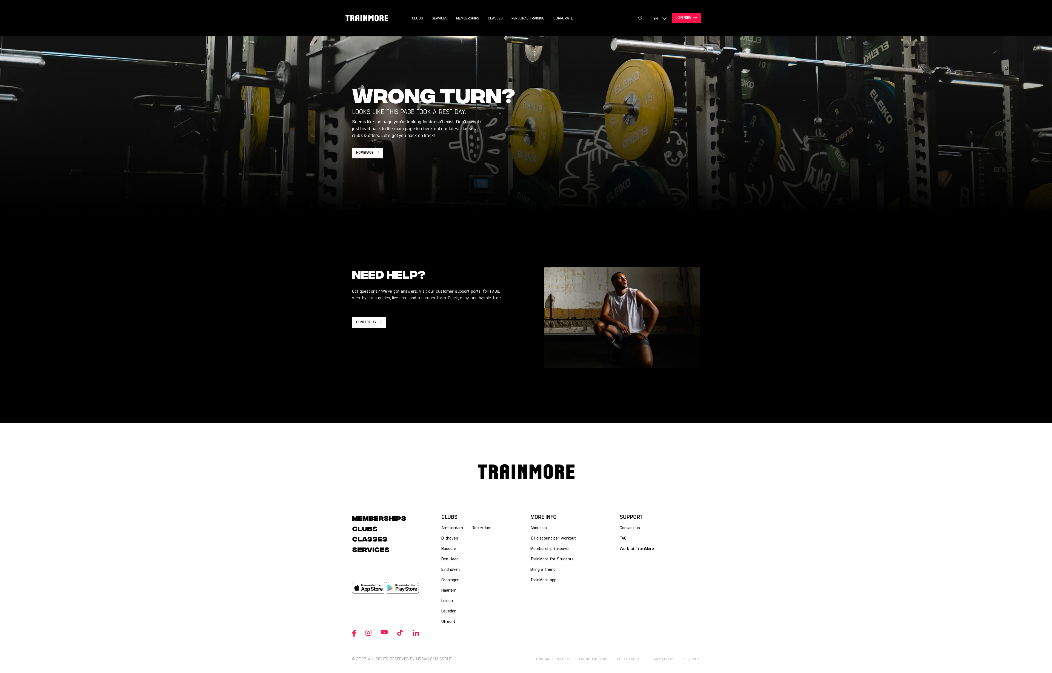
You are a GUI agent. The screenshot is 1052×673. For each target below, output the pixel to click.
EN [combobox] (655, 18)
